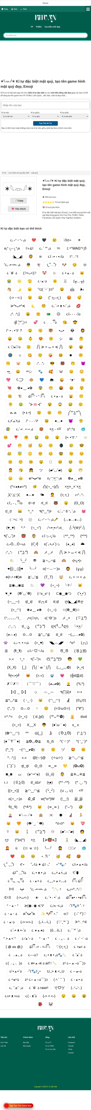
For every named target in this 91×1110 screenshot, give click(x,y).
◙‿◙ (9, 774)
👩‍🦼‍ (68, 700)
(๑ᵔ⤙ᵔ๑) (33, 774)
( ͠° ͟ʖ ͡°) (23, 552)
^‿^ (30, 511)
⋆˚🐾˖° (61, 864)
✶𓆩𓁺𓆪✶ (25, 815)
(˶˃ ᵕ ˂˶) (16, 298)
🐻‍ (62, 363)
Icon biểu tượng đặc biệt (19, 173)
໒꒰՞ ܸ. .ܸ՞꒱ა (19, 873)
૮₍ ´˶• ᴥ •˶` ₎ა (61, 306)
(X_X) (11, 667)
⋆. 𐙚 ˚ (45, 856)
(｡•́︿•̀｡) (45, 922)
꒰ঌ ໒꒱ (29, 248)
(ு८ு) (16, 519)
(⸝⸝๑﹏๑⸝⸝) (72, 519)
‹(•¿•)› (76, 560)
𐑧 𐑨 (6, 782)
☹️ (83, 749)
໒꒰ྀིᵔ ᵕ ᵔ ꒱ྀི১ (36, 396)
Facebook (71, 1042)
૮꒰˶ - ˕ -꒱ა (73, 314)
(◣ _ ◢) (80, 840)
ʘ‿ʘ (38, 766)
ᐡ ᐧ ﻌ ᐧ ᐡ (44, 938)
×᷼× (7, 840)
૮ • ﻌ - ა (68, 273)
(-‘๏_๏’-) (43, 593)
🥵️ (78, 856)
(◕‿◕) (70, 544)
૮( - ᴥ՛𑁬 (31, 996)
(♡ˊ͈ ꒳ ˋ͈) (63, 922)
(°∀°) (80, 708)
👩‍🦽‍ (50, 733)
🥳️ (58, 856)
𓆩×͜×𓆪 (78, 626)
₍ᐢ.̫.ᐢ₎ (9, 552)
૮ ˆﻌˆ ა (77, 955)
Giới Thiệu (4, 1042)
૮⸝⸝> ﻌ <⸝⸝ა (57, 881)
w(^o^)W (48, 799)
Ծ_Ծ (64, 651)
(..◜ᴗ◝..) (76, 988)
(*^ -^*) (64, 782)
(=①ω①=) (62, 708)
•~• (79, 692)
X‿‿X (31, 725)
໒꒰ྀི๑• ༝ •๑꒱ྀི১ (76, 897)
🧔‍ (68, 569)
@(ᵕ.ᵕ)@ (39, 758)
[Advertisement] (45, 58)
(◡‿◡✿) (64, 667)
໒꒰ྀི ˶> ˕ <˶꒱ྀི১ (39, 947)
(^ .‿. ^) (81, 782)
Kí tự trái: (5, 113)
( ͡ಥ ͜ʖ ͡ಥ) (80, 651)
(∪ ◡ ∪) (66, 791)
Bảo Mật (26, 1042)
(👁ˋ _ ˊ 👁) (35, 823)
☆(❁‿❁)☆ (71, 610)
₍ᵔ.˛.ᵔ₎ (12, 626)
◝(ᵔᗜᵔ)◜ (59, 988)
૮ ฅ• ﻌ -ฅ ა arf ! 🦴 (42, 963)
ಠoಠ (83, 717)
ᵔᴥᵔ (72, 380)
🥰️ (68, 856)
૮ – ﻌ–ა (76, 971)
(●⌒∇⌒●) (12, 741)
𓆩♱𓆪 (68, 585)
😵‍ (62, 289)
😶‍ (81, 396)
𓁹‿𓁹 (48, 692)
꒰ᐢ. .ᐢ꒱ (74, 256)
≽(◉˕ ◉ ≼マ (34, 906)
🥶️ (84, 848)
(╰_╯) (50, 791)
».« (24, 758)
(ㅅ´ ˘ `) (59, 979)
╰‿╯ (23, 560)
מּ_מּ (50, 741)
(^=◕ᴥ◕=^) (18, 487)
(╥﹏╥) (78, 281)
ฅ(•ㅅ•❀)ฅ (14, 577)
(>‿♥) (39, 643)
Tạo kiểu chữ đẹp (52, 27)
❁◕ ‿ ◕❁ (75, 478)
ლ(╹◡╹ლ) (59, 626)
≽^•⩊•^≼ (17, 306)
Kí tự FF (48, 1042)
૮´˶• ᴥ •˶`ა (18, 930)
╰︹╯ (33, 569)
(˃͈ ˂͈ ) (64, 495)
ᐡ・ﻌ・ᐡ (12, 906)
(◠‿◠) (54, 700)
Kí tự (4, 173)
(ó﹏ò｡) (56, 930)
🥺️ (33, 856)
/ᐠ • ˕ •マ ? (14, 330)
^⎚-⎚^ (59, 823)
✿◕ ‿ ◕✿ (24, 388)
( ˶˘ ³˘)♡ (80, 914)
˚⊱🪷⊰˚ (35, 404)
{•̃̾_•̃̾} (34, 544)
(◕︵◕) (12, 634)
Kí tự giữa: (35, 113)
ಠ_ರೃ (36, 782)
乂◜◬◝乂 (14, 495)
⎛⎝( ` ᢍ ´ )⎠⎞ (41, 667)
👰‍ (62, 774)
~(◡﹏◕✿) (76, 634)
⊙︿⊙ (25, 708)
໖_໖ (31, 799)
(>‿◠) (16, 610)
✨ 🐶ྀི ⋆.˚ (49, 914)
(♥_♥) (10, 528)
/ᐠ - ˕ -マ (32, 421)
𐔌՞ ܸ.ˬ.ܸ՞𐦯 (9, 864)
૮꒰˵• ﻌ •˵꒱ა (79, 864)
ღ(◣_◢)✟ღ (74, 602)
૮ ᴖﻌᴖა (14, 979)
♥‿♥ (8, 593)
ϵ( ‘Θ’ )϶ (50, 618)
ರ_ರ (8, 511)
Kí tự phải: (64, 113)
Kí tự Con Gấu (51, 1049)
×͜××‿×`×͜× (73, 487)
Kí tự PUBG (50, 1046)
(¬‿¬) (52, 610)
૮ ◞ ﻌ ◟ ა (15, 955)
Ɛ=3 (8, 897)
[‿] (24, 667)
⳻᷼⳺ (72, 848)
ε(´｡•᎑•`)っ (52, 544)
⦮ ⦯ (13, 413)
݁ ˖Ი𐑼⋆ (67, 240)
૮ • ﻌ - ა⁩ (57, 396)
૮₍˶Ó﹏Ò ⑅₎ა (16, 544)
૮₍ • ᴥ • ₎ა (39, 873)
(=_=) (16, 725)
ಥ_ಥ (28, 602)
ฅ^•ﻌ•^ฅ (35, 478)
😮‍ (57, 437)
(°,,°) (11, 708)
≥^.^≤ (71, 429)
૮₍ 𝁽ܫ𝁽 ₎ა (16, 988)
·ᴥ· (36, 897)
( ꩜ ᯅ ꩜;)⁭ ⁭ (14, 947)
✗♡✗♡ (13, 684)
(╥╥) (79, 569)
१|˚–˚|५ (35, 659)
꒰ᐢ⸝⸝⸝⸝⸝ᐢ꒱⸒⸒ (12, 618)
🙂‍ (53, 749)
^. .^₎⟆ (11, 758)
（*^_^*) (67, 536)
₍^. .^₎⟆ (15, 314)
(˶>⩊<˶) (23, 897)
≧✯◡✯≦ (77, 774)
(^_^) (9, 749)
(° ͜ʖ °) (81, 733)
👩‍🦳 (10, 815)
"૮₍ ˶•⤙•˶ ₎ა (12, 265)
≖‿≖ (52, 766)
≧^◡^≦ (11, 700)
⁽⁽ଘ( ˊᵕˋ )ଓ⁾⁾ (46, 289)
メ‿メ (49, 552)
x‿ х (75, 725)
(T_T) (48, 577)
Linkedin (71, 1053)
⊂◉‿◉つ (64, 593)
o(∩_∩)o (15, 799)
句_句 (12, 807)
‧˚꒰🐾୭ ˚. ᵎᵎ (76, 906)
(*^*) (83, 536)
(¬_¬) (55, 585)
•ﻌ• (22, 889)
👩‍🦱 (60, 848)
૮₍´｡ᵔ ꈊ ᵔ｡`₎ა (66, 511)
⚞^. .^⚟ (81, 922)
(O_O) (79, 503)
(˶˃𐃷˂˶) (26, 922)
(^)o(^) (20, 840)
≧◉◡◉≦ (16, 585)
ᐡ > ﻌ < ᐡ (9, 938)
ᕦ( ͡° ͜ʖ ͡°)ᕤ (54, 659)
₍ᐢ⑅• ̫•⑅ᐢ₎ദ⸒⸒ (55, 528)
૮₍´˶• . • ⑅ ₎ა (24, 429)
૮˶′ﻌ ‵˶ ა (27, 938)
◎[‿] (38, 733)
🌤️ (52, 651)
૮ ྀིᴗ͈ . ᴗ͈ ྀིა (16, 881)
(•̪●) (50, 782)
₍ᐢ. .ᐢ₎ (40, 363)
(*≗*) (27, 807)
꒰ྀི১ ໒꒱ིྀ (77, 881)
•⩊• (61, 330)
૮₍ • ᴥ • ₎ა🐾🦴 (55, 955)
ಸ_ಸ (44, 503)
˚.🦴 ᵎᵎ (56, 889)
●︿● (30, 495)
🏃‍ (81, 815)
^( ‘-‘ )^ (65, 741)
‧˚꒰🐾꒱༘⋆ (34, 971)
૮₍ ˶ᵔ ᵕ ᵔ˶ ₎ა (18, 240)
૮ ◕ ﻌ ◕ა (38, 930)
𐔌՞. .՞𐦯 (51, 265)
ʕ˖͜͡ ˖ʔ (19, 380)
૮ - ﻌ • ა (77, 979)
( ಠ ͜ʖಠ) (38, 717)
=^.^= (8, 717)
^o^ (72, 643)
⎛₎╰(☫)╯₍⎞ (77, 528)
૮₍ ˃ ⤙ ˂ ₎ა (77, 577)
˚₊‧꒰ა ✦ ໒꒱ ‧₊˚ (40, 864)
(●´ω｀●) (59, 725)
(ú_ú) (50, 774)
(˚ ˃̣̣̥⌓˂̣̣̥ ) (54, 298)
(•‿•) (80, 667)
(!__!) (64, 799)
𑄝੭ (66, 914)
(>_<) (23, 717)
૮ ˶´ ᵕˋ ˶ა (81, 938)
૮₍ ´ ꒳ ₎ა (45, 248)
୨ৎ (58, 248)
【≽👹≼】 (49, 840)
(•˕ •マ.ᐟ (71, 437)
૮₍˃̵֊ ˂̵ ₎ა (56, 906)
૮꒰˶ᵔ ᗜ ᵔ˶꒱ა (35, 651)
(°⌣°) (69, 807)
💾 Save (14, 9)
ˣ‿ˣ (22, 659)
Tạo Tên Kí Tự (45, 123)
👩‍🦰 (7, 848)
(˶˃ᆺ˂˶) (49, 996)
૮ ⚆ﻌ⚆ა (14, 347)
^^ (27, 733)
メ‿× (66, 618)
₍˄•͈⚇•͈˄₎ (33, 618)
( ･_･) (27, 700)
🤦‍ (10, 470)
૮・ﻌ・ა (11, 914)
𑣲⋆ (22, 864)
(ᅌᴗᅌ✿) (57, 717)
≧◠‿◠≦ (32, 791)
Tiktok (70, 1049)
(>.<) (40, 676)
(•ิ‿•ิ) (18, 651)
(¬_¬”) (36, 528)
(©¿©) (81, 700)
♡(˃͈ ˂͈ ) (62, 947)
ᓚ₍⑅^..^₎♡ (74, 889)
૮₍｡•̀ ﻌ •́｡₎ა (59, 873)
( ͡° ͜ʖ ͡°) (40, 832)
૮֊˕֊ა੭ (33, 955)
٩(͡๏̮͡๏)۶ (65, 692)
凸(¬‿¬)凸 (51, 487)
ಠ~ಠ (31, 503)
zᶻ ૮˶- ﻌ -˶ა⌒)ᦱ (74, 963)
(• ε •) (27, 413)
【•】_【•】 (18, 692)
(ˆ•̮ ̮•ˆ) (81, 593)
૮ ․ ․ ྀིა (50, 322)
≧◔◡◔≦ (49, 560)
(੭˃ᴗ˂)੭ (29, 273)
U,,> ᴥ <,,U (55, 971)
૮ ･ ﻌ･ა (9, 922)
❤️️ (12, 856)
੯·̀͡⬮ (76, 873)
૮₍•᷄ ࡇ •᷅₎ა (14, 421)
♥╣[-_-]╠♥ (15, 569)
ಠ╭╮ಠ (42, 602)
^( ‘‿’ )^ (81, 741)
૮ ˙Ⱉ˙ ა (12, 273)
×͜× (33, 840)
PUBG (39, 27)
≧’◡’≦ (33, 577)
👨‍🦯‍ (66, 840)
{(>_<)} (13, 791)
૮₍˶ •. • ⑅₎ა (21, 643)
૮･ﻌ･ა (42, 281)
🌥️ (32, 585)
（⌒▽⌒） (34, 684)
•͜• (8, 372)
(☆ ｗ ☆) (30, 848)
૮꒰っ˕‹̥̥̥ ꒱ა (49, 536)
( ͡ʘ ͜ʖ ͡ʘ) (65, 733)
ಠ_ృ (25, 626)
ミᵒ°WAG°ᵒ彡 (76, 248)
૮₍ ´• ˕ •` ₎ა (52, 897)
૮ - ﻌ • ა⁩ (36, 881)
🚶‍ (27, 832)
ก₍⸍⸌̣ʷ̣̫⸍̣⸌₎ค (54, 478)
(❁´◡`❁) (24, 593)
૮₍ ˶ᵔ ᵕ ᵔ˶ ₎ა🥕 (48, 519)
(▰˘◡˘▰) (55, 470)
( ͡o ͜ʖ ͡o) (19, 782)
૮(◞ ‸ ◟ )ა (14, 963)
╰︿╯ (48, 848)
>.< (11, 659)
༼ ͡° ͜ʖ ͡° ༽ (74, 413)
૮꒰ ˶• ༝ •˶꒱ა (56, 256)
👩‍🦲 (68, 684)
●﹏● (59, 421)
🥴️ (22, 856)
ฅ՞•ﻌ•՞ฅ (29, 914)
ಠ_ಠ (59, 634)
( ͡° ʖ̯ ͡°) (40, 626)
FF (32, 27)
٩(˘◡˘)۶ (9, 536)
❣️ (16, 437)
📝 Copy (5, 9)
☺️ (46, 708)
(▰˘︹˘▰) (67, 832)
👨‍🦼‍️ (70, 815)
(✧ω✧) (57, 758)
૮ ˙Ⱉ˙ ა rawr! (38, 988)
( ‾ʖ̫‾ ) (11, 766)
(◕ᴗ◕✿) (54, 684)
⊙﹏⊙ (27, 634)
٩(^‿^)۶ (45, 511)
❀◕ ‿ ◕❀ (34, 610)
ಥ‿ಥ (25, 766)
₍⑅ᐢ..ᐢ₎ (79, 495)
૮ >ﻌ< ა (79, 947)
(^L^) (80, 684)
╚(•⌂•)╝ (14, 676)
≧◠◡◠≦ (76, 758)
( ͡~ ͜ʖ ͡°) (81, 618)
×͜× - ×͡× (55, 429)
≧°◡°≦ (44, 634)
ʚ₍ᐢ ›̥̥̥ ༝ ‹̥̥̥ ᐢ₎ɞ (12, 248)
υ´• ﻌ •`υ (15, 971)
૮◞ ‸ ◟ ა (62, 938)
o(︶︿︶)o (51, 569)
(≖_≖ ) (53, 807)
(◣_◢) (18, 256)
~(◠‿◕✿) (27, 749)
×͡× (81, 791)
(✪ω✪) (78, 766)
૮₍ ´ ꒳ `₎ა (74, 930)
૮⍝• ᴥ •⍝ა (12, 996)
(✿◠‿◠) (12, 733)
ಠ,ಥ (56, 602)
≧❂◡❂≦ (33, 741)
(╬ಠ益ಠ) (76, 676)
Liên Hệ (3, 1046)
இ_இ (79, 799)
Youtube (71, 1046)
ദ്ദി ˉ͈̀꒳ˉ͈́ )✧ (20, 322)
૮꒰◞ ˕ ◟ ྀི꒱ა (14, 503)
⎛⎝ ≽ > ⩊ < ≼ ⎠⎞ (50, 347)
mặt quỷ (34, 173)
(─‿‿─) (13, 602)
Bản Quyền (27, 1046)
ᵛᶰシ (29, 372)
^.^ (23, 528)
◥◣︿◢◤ (56, 643)
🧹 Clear (23, 9)
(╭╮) (84, 643)
